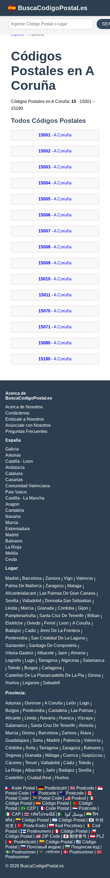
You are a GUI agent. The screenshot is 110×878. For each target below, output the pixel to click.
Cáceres (13, 762)
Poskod (79, 798)
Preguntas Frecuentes (26, 431)
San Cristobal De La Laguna (58, 638)
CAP (16, 814)
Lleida (11, 608)
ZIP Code (51, 836)
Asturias (13, 455)
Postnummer (24, 852)
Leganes (31, 682)
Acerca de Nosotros (24, 407)
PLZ (100, 836)
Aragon (12, 504)
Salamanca (93, 660)
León (71, 703)
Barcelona (32, 578)
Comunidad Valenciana (27, 486)
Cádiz (68, 762)
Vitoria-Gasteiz (19, 653)
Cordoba (66, 608)
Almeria (78, 653)
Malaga (74, 585)
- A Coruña (55, 135)
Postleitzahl (56, 788)
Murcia (11, 522)
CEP (31, 808)
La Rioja (13, 547)
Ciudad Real (39, 777)
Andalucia (15, 467)
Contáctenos (17, 413)
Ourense (33, 703)
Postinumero (39, 831)
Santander (15, 645)
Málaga (52, 755)
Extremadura (17, 528)
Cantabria (14, 510)
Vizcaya (85, 718)
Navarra (13, 516)
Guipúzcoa (92, 755)
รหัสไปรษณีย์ (42, 814)
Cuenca (70, 755)
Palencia (71, 740)
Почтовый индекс (44, 847)
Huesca (66, 718)
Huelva (12, 682)
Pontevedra (16, 638)
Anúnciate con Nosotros (28, 425)
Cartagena (52, 668)
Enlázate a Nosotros (24, 419)
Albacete (45, 653)
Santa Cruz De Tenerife (61, 615)
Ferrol (49, 623)
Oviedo (33, 623)
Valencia (84, 578)
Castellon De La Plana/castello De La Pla (44, 675)
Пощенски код (85, 847)
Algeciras (70, 660)
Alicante (13, 718)
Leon (64, 623)
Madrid (11, 535)
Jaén (50, 770)
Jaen (62, 653)
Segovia (13, 755)
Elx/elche (14, 623)
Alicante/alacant (20, 593)
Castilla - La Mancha (24, 498)
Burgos (31, 668)
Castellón (14, 777)
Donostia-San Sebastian (68, 600)
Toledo (14, 668)
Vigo (68, 578)
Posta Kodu (34, 825)
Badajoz (13, 630)
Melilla (11, 553)
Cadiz (30, 630)
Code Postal (57, 808)
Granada (45, 608)
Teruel (31, 762)
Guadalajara (17, 740)
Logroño (13, 660)
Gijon (83, 608)
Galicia (12, 449)
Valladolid (31, 600)
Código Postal (18, 803)
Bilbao (93, 615)
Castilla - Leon (19, 461)
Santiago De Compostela (53, 645)
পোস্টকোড (52, 852)
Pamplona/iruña (20, 615)
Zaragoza (54, 585)
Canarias (14, 479)
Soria (38, 740)
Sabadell (51, 682)
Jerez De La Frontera (60, 630)
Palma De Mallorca (23, 585)
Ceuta (11, 559)
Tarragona (47, 660)
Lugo (29, 660)
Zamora (52, 578)
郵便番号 (78, 836)
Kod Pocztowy (68, 825)
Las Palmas (82, 710)
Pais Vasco (16, 492)
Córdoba (13, 748)
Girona (94, 675)
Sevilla (11, 600)
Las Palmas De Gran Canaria (67, 593)
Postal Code (17, 793)
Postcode (85, 788)
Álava (85, 733)
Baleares (13, 541)
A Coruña (81, 623)
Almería (86, 725)
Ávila (30, 748)
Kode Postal (23, 788)
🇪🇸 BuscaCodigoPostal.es (47, 7)
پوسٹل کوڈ (74, 814)
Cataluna (14, 473)
